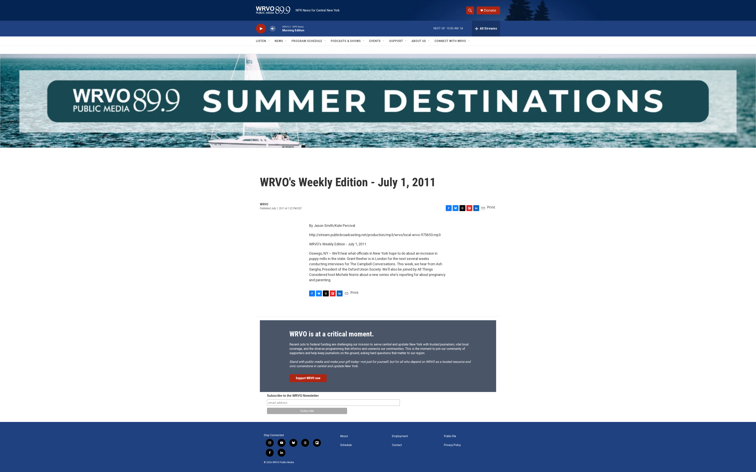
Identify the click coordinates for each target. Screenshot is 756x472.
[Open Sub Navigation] (269, 41)
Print (491, 207)
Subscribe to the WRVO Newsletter (293, 395)
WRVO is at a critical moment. (331, 334)
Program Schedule (307, 41)
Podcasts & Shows (346, 41)
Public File (450, 436)
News (279, 41)
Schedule (346, 445)
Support (396, 41)
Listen (261, 41)
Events (375, 41)
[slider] (279, 28)
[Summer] (378, 101)
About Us (418, 41)
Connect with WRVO (450, 41)
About (344, 436)
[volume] (272, 28)
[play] (261, 28)
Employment (400, 436)
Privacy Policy (452, 445)
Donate (490, 10)
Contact (397, 445)
